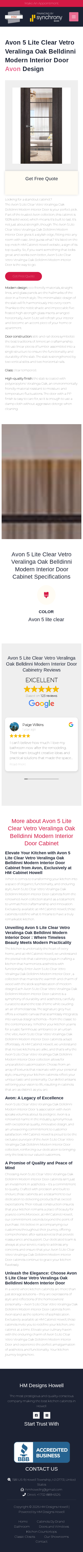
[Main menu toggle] (74, 17)
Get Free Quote (24, 276)
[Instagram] (47, 1415)
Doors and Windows (54, 1526)
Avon (13, 68)
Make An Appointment (42, 3)
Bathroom (22, 1526)
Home (23, 1521)
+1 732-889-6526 (48, 1494)
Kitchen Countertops (41, 1531)
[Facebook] (36, 1415)
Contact (41, 1541)
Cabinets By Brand (51, 1521)
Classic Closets (25, 1536)
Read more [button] (18, 764)
